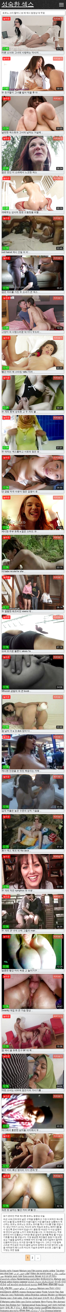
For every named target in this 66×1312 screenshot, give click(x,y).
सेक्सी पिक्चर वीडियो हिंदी (47, 1284)
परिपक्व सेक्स (24, 1310)
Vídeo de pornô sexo (40, 1273)
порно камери (20, 1281)
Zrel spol (37, 1298)
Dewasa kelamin (53, 1310)
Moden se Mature (57, 1294)
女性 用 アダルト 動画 (16, 1307)
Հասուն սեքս (8, 1279)
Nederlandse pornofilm (28, 1279)
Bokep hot (15, 1305)
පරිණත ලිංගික (37, 1310)
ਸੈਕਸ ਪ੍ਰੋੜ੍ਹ (54, 1288)
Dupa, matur (34, 1307)
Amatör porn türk (13, 1276)
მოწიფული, (47, 1279)
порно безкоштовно (30, 1292)
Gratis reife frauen (9, 1270)
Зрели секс (6, 1298)
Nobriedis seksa (22, 1294)
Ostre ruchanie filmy (35, 1301)
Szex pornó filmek (32, 1276)
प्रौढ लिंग (8, 1288)
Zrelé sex (28, 1298)
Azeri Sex (5, 1305)
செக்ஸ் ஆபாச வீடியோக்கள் (41, 1281)
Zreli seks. (17, 1298)
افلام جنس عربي (22, 1273)
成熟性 (15, 1292)
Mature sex (25, 1270)
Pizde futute (48, 1292)
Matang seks (9, 1301)
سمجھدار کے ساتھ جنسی (25, 1288)
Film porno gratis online (43, 1270)
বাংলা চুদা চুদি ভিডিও (49, 1276)
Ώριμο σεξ (46, 1305)
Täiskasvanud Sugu (31, 1305)
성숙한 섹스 (18, 4)
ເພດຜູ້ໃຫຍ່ (46, 1307)
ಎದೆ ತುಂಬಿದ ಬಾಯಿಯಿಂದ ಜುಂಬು (22, 1284)
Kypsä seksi (6, 1281)
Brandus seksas (39, 1294)
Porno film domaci (55, 1301)
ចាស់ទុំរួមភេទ (6, 1292)
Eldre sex (20, 1301)
